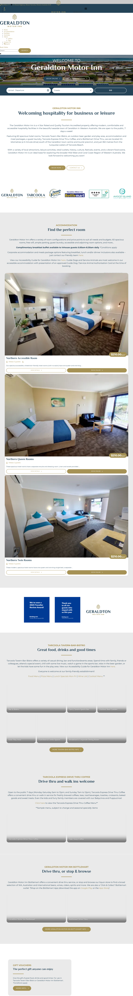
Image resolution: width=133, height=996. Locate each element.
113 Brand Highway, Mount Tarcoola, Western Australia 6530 (31, 5)
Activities (7, 35)
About (6, 37)
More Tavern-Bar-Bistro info (65, 750)
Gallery (10, 38)
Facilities (7, 33)
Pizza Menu (46, 676)
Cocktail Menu (96, 676)
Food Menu (33, 676)
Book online (95, 370)
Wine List (82, 676)
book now (56, 168)
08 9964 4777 (77, 12)
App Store (104, 888)
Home (6, 30)
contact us (75, 168)
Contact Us (7, 42)
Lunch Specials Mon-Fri (65, 676)
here (81, 255)
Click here (40, 803)
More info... (21, 988)
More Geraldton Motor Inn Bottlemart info (65, 929)
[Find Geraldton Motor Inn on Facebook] (4, 8)
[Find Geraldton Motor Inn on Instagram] (4, 10)
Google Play (86, 888)
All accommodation (75, 79)
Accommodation (9, 31)
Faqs (9, 40)
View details (35, 370)
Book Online (4, 47)
